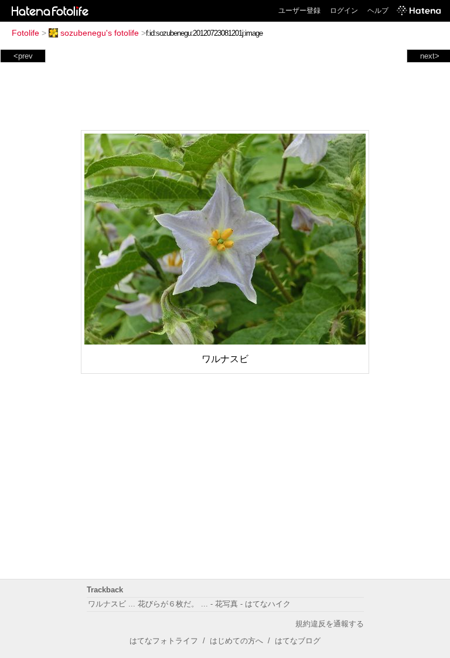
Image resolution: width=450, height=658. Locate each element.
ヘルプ (377, 10)
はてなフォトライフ (163, 640)
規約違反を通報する (329, 623)
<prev (23, 56)
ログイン (344, 10)
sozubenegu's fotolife (99, 32)
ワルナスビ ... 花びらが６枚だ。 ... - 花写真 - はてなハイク (189, 603)
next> (429, 56)
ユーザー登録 (299, 10)
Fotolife (25, 32)
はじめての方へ (236, 640)
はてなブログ (298, 640)
